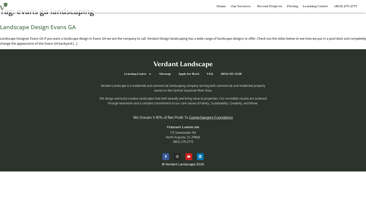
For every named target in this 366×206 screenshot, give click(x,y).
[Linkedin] (200, 156)
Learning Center (315, 6)
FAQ (210, 74)
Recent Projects (269, 6)
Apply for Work (188, 74)
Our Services (241, 6)
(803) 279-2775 (345, 6)
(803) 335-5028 (231, 74)
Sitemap (165, 74)
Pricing (292, 6)
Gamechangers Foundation (211, 117)
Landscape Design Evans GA (38, 27)
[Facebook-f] (165, 156)
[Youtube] (188, 156)
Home (221, 6)
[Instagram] (177, 156)
